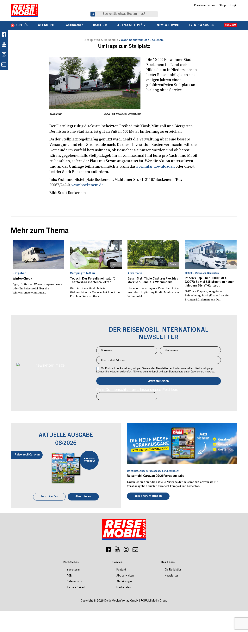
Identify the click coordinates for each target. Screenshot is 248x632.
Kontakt (121, 570)
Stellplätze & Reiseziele (101, 40)
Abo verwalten (125, 576)
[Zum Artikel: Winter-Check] (38, 254)
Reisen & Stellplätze (131, 25)
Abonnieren (83, 497)
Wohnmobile (47, 25)
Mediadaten (123, 588)
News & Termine (168, 25)
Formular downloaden (155, 167)
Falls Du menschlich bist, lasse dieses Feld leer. (137, 389)
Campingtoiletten (82, 273)
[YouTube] (117, 551)
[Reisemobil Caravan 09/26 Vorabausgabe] (182, 443)
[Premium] (230, 25)
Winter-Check (22, 278)
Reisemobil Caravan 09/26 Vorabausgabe (155, 476)
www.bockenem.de (87, 185)
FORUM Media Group (153, 601)
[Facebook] (4, 35)
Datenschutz (74, 582)
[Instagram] (126, 551)
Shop (222, 5)
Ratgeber (100, 25)
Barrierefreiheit (76, 588)
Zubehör (22, 25)
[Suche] (92, 14)
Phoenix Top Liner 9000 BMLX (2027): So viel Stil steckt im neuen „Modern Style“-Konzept (209, 282)
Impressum (73, 570)
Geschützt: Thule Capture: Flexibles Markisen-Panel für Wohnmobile (152, 280)
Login (233, 5)
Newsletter (171, 576)
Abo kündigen (124, 582)
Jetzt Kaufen (49, 497)
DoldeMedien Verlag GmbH (121, 601)
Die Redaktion (173, 570)
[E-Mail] (135, 551)
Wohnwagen (75, 25)
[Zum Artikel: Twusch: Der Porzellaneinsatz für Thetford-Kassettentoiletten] (96, 254)
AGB (69, 576)
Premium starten (204, 5)
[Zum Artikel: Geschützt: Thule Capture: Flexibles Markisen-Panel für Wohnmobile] (153, 254)
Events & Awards (201, 25)
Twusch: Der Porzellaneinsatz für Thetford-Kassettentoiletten (93, 280)
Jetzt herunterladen (148, 496)
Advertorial (135, 273)
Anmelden (158, 381)
